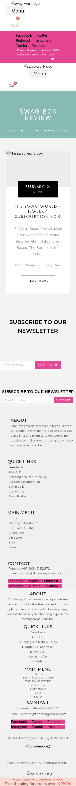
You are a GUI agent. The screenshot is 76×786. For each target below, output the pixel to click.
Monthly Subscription (23, 523)
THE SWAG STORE (21, 528)
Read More (38, 280)
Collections (16, 532)
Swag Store (53, 265)
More (12, 547)
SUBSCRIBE (48, 365)
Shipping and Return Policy (27, 476)
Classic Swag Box (27, 265)
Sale (11, 542)
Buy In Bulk (16, 486)
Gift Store (15, 537)
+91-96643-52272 (36, 569)
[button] (15, 10)
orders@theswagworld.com (43, 573)
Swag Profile (17, 496)
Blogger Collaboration (24, 481)
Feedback (15, 467)
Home (12, 518)
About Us (14, 472)
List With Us (16, 491)
